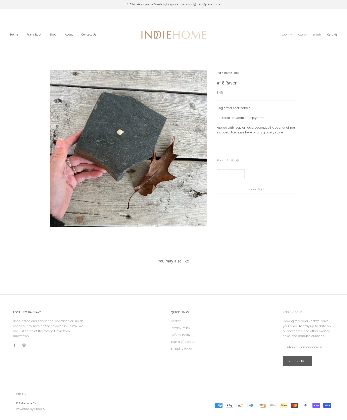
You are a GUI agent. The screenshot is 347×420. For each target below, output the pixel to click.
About (69, 34)
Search (317, 34)
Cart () (332, 34)
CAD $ (285, 34)
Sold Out (256, 188)
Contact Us (88, 34)
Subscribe (297, 361)
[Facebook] (227, 160)
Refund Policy (180, 335)
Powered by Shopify (30, 409)
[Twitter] (232, 160)
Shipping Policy (182, 348)
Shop (53, 34)
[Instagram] (24, 345)
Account (302, 34)
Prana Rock (34, 34)
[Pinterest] (237, 160)
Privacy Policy (180, 328)
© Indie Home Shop (27, 403)
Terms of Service (183, 342)
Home (14, 34)
